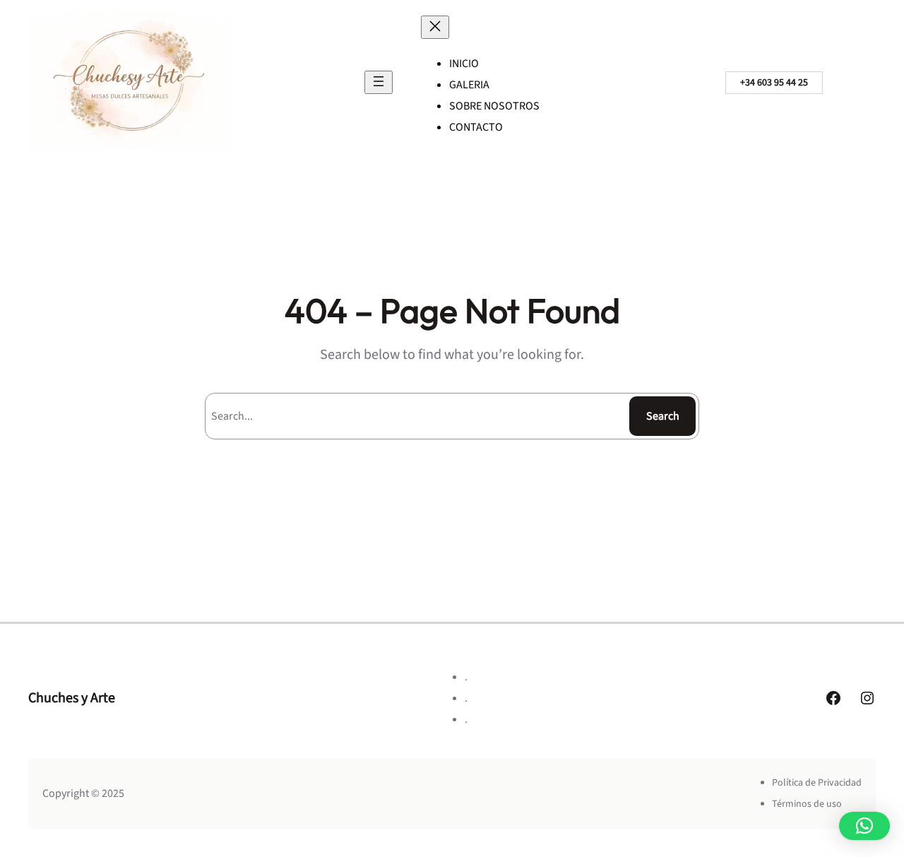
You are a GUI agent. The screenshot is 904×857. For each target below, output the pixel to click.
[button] (864, 826)
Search (662, 416)
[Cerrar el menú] (435, 27)
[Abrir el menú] (378, 82)
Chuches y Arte (71, 698)
